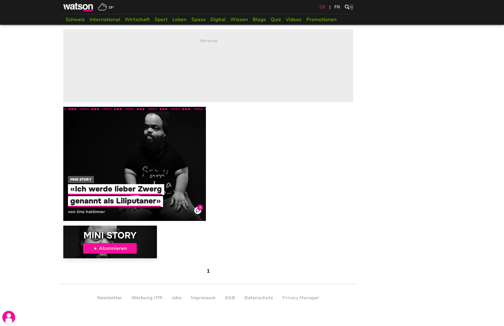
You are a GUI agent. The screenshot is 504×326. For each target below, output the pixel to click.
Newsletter (109, 298)
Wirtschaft (137, 19)
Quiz (276, 19)
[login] (8, 317)
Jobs (176, 298)
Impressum (203, 298)
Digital (218, 19)
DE (322, 7)
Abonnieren (113, 248)
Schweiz (75, 19)
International (105, 19)
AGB (230, 298)
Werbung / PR (147, 298)
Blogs (259, 19)
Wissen (239, 19)
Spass (198, 19)
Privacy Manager (300, 298)
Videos (294, 19)
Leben (179, 19)
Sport (161, 19)
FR (337, 7)
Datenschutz (258, 298)
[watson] (78, 7)
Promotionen (321, 19)
